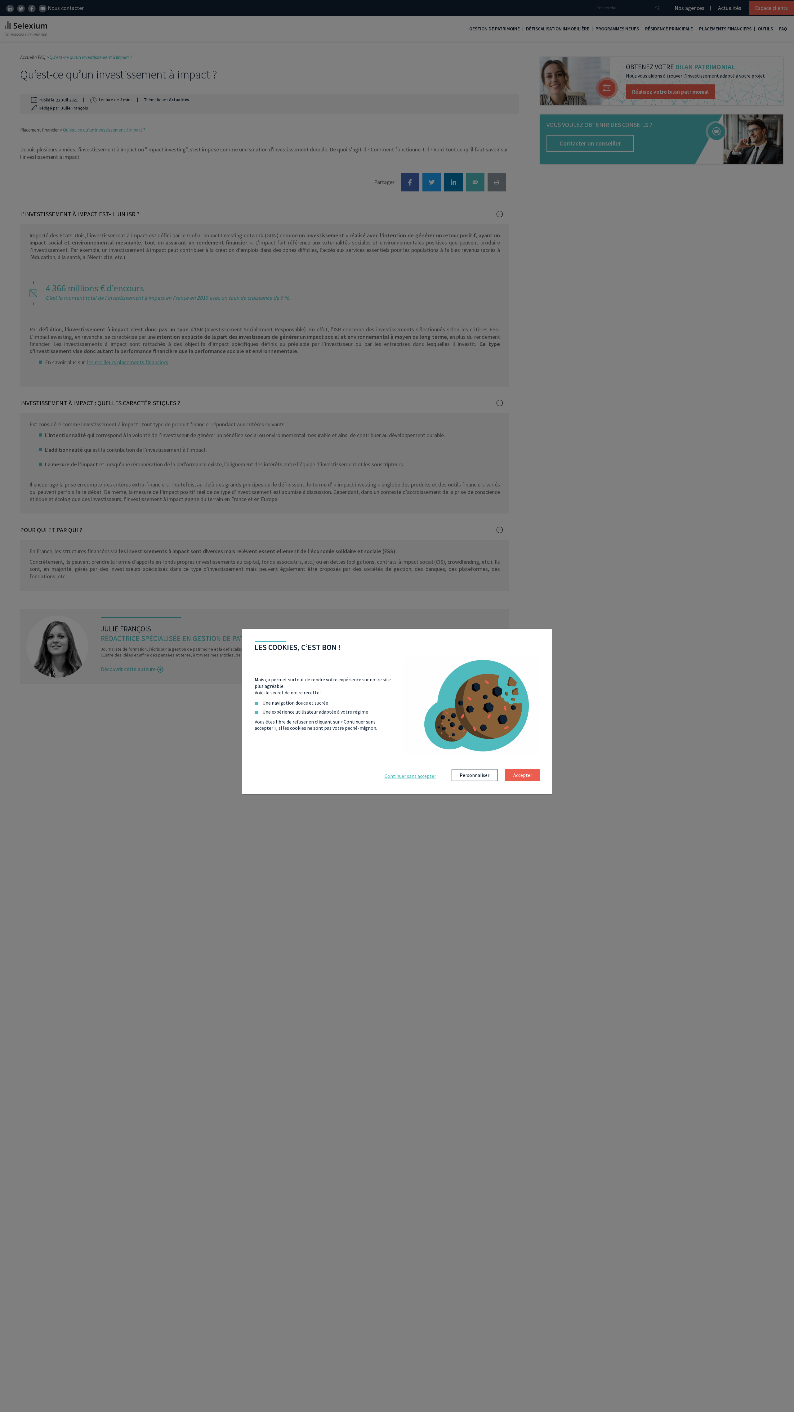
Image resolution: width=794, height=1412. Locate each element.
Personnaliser (474, 775)
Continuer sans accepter (410, 776)
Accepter (522, 775)
